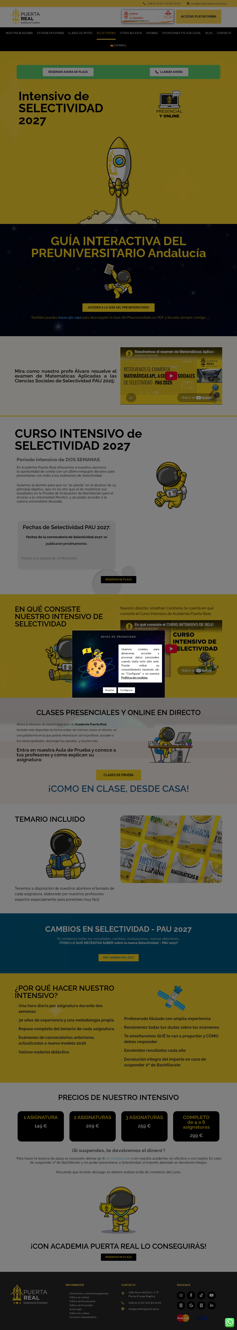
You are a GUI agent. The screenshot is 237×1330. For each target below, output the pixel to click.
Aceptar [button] (109, 690)
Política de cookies (134, 677)
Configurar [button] (126, 690)
